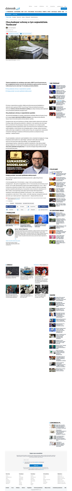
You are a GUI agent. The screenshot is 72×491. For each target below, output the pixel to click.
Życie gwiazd (33, 480)
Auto (20, 475)
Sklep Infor (7, 483)
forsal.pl (35, 6)
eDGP (7, 478)
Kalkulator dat (60, 475)
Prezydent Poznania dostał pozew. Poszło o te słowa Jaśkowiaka (40, 225)
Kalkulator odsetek (61, 480)
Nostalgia (14, 17)
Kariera (23, 487)
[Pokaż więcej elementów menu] (66, 11)
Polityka (15, 14)
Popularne (36, 264)
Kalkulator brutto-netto (61, 482)
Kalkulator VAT (60, 479)
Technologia (21, 477)
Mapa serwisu (47, 487)
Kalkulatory (60, 473)
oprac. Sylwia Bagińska (12, 27)
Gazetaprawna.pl (9, 477)
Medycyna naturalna (46, 479)
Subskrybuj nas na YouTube (13, 33)
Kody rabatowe (33, 477)
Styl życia (44, 483)
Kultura (32, 484)
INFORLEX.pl (42, 6)
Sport (20, 480)
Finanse (44, 477)
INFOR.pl (30, 6)
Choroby (44, 480)
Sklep (65, 6)
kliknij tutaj (42, 469)
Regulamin (29, 487)
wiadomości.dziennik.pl (13, 19)
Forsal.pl (7, 479)
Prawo (44, 475)
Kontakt (7, 487)
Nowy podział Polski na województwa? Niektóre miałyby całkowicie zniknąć (26, 225)
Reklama (18, 487)
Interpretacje (8, 482)
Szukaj (64, 8)
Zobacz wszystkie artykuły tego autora (13, 240)
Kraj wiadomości (44, 264)
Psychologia (45, 482)
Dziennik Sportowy (34, 17)
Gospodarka (21, 478)
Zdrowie (20, 482)
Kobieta (32, 475)
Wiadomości (8, 14)
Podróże (20, 483)
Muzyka (32, 483)
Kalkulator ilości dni (61, 477)
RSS (65, 487)
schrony (12, 203)
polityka (19, 19)
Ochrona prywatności (38, 487)
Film (31, 482)
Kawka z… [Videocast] (26, 17)
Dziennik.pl (21, 473)
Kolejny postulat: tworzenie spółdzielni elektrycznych (19, 91)
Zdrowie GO (19, 17)
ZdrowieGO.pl (52, 6)
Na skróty (8, 473)
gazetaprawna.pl (60, 6)
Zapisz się (36, 465)
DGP (47, 6)
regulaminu (37, 462)
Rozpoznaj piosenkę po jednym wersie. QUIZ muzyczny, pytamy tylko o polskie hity (13, 243)
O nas (12, 487)
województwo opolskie (28, 203)
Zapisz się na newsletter (26, 33)
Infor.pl (7, 475)
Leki (44, 478)
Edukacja (32, 478)
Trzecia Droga (18, 203)
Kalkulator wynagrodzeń (62, 483)
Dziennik (7, 19)
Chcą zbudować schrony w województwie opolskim (19, 88)
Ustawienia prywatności (57, 487)
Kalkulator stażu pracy (61, 478)
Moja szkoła (33, 479)
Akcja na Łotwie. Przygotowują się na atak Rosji (12, 225)
